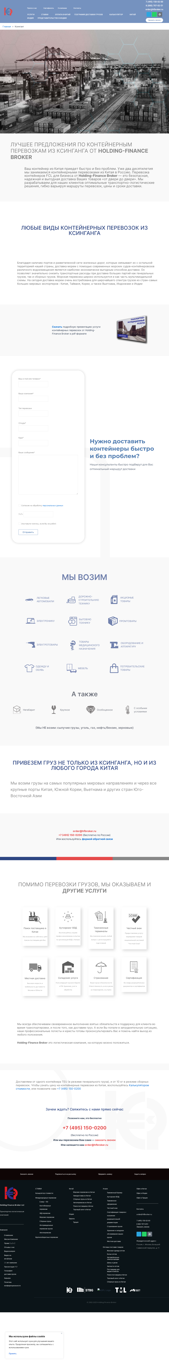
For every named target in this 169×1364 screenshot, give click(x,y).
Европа (72, 1219)
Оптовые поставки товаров (113, 1247)
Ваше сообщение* (26, 452)
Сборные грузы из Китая (82, 1199)
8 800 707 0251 (142, 1224)
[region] (34, 1345)
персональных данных (53, 505)
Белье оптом (112, 1254)
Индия (30, 18)
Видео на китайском (8, 1257)
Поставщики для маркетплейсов (113, 1270)
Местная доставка (35, 978)
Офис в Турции (142, 1198)
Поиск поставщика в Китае (83, 1206)
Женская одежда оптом (116, 1251)
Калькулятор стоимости (44, 1193)
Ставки (44, 14)
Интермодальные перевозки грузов (46, 1227)
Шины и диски (112, 1263)
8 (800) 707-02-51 (154, 5)
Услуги (105, 1189)
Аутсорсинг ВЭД (68, 927)
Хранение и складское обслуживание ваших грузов (115, 1233)
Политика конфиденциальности (12, 1284)
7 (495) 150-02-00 (154, 2)
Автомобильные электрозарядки (113, 1258)
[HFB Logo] (11, 1193)
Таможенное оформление (112, 1202)
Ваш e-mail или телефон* (29, 379)
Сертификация (134, 978)
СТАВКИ (38, 1189)
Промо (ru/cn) (9, 1243)
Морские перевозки (47, 1217)
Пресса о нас (32, 8)
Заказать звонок (143, 1227)
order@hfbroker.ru (154, 9)
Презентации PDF (11, 1267)
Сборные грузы (45, 1221)
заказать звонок (105, 1140)
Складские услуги (68, 978)
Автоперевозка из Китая (82, 1203)
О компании (8, 1235)
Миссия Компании (11, 1239)
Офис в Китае (142, 1189)
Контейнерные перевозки (45, 1207)
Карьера (7, 1278)
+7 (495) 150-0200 (70, 835)
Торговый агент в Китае (82, 1210)
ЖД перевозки (45, 1213)
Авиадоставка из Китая (82, 1196)
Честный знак (134, 928)
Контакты (140, 1209)
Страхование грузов (114, 1226)
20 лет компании (10, 1263)
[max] (159, 14)
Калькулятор (116, 14)
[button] (154, 20)
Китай (133, 14)
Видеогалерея (9, 1251)
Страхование (101, 978)
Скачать (57, 326)
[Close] (61, 1333)
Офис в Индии (142, 1193)
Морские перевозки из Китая (84, 1192)
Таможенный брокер (114, 1193)
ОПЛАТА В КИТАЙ (62, 14)
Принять (13, 1353)
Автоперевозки (45, 1232)
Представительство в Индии (52, 18)
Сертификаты (48, 8)
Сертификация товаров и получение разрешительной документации (116, 1217)
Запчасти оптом (113, 1266)
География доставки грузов (88, 14)
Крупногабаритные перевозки (46, 1237)
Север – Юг (43, 1202)
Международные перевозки (45, 1198)
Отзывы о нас (9, 1247)
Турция (75, 1222)
